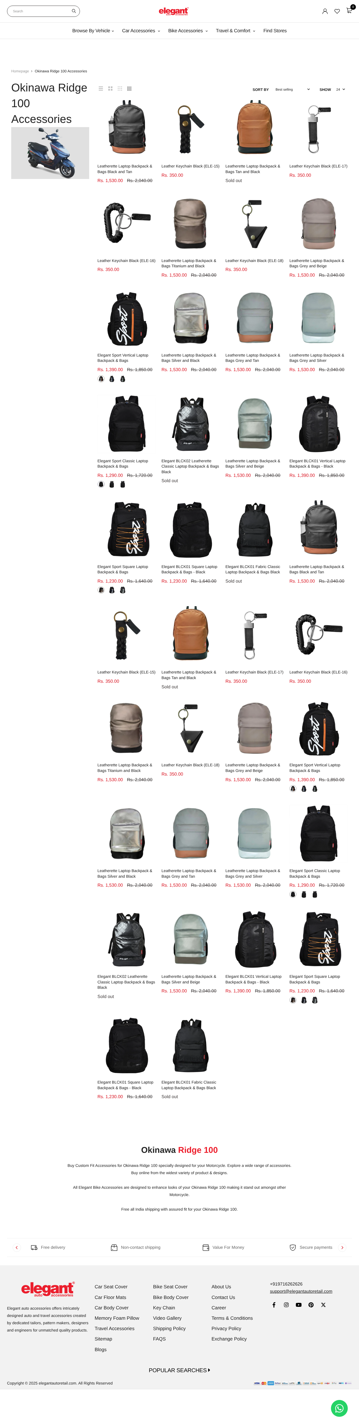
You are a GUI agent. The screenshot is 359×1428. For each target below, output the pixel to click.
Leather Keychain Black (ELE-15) (191, 166)
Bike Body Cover (171, 1297)
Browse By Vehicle (91, 30)
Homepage (20, 71)
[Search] (74, 11)
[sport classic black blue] (101, 484)
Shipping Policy (169, 1328)
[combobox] (43, 11)
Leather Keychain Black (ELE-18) (254, 260)
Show (325, 90)
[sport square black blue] (111, 590)
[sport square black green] (122, 590)
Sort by (261, 90)
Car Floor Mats (110, 1297)
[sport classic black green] (122, 484)
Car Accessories (139, 30)
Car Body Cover (112, 1307)
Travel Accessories (115, 1328)
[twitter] (323, 1305)
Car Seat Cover (111, 1286)
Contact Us (223, 1297)
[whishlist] (337, 11)
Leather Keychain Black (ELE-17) (318, 166)
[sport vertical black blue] (111, 378)
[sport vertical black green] (122, 378)
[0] (349, 10)
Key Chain (164, 1307)
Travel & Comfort (234, 30)
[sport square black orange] (101, 590)
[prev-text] (17, 1247)
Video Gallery (167, 1318)
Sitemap (103, 1339)
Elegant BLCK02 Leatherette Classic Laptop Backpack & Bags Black (190, 466)
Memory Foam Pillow (117, 1318)
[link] (274, 1305)
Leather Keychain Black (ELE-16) (127, 260)
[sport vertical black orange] (101, 378)
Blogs (101, 1349)
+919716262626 (286, 1284)
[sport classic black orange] (111, 484)
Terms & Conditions (232, 1318)
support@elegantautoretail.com (301, 1291)
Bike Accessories (186, 30)
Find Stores (275, 30)
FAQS (159, 1339)
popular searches (178, 1370)
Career (218, 1307)
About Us (221, 1286)
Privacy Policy (226, 1328)
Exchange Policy (229, 1339)
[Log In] (325, 11)
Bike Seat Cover (170, 1286)
